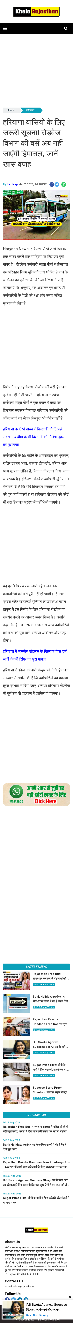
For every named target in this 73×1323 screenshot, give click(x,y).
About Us (12, 1242)
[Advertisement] (36, 70)
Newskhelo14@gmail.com (19, 1286)
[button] (5, 28)
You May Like (36, 1115)
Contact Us (14, 1281)
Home (10, 110)
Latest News (36, 967)
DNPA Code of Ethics (23, 1319)
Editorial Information (49, 1319)
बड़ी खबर (30, 110)
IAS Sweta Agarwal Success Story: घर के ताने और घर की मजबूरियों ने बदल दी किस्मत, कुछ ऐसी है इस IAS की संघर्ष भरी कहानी (36, 1184)
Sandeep (12, 184)
